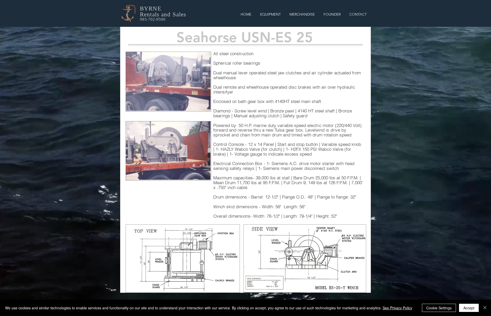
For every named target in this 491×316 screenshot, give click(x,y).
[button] (270, 14)
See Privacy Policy (397, 307)
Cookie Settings (439, 307)
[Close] (485, 308)
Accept (468, 307)
